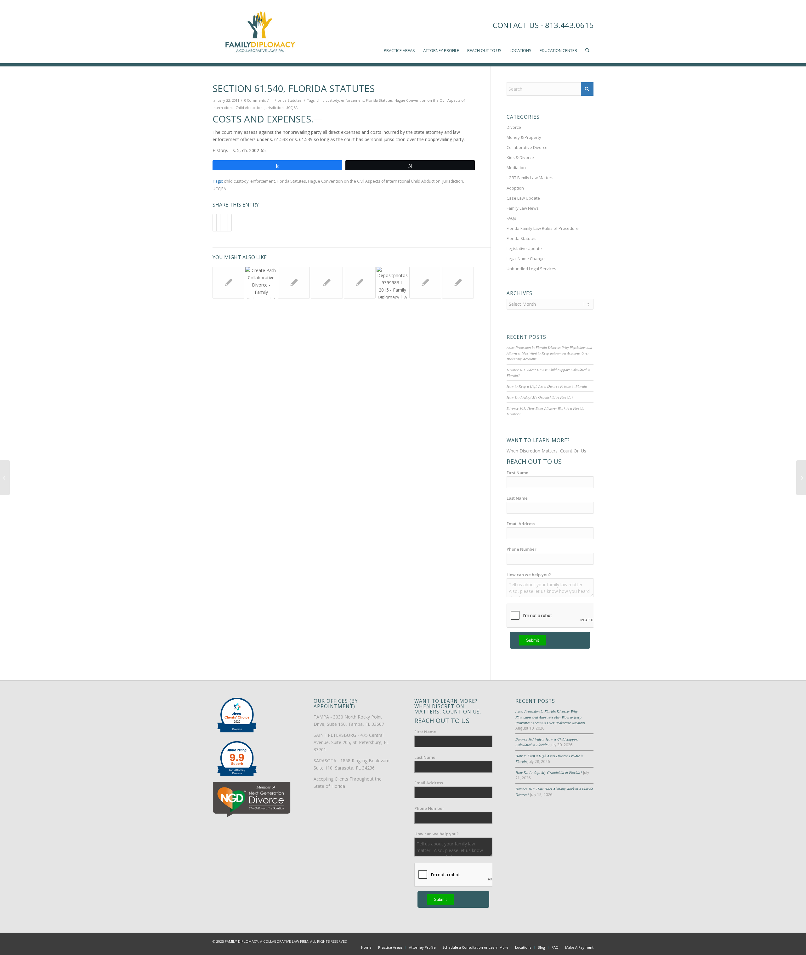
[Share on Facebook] (214, 222)
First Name (517, 472)
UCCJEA (292, 107)
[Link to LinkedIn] (579, 941)
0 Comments (255, 100)
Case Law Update (523, 198)
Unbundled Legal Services (531, 268)
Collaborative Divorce (527, 147)
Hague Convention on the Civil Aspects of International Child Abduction (374, 181)
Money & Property (524, 137)
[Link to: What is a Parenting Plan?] (425, 282)
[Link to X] (570, 941)
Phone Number (521, 549)
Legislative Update (524, 248)
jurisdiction (274, 107)
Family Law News (523, 208)
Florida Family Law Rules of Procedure (543, 228)
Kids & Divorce (520, 157)
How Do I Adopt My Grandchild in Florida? (540, 397)
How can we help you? (529, 574)
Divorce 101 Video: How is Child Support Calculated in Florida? (546, 741)
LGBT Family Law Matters (530, 177)
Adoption (515, 188)
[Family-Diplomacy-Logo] (260, 31)
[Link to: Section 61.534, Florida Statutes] (360, 282)
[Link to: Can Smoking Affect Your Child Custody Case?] (458, 282)
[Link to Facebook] (560, 941)
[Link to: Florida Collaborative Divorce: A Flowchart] (327, 282)
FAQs (511, 218)
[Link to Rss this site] (588, 941)
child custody (327, 100)
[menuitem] (399, 31)
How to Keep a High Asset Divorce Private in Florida (547, 386)
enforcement (352, 100)
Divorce (514, 127)
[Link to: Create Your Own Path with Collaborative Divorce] (261, 282)
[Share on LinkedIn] (226, 222)
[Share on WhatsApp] (222, 222)
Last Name (517, 498)
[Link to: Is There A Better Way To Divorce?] (392, 282)
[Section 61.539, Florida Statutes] (5, 477)
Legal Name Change (526, 258)
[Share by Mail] (229, 222)
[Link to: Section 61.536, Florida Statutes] (228, 282)
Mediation (516, 167)
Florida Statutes (288, 100)
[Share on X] (218, 222)
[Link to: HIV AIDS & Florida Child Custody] (294, 282)
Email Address (521, 523)
